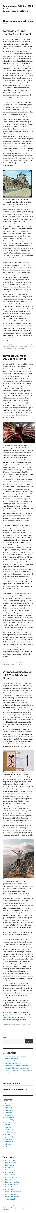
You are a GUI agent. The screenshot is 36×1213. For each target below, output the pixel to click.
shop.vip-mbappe (11, 1194)
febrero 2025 (9, 1112)
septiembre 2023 (10, 1134)
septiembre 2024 (10, 1122)
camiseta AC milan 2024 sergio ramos (15, 357)
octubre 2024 (9, 1120)
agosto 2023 (9, 1137)
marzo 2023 (9, 1142)
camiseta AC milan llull (20, 663)
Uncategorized (19, 345)
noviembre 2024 (10, 1117)
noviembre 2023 (10, 1132)
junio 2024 (8, 1127)
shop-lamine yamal (11, 1170)
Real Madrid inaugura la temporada (17, 1068)
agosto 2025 (9, 1103)
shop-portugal (10, 1175)
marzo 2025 (9, 1110)
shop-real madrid (11, 1177)
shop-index (9, 1167)
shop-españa (9, 1165)
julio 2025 (8, 1105)
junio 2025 (8, 1108)
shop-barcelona (10, 1163)
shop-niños (9, 1172)
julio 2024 (8, 1125)
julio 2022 (8, 1144)
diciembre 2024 (10, 1115)
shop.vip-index (10, 1189)
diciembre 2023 (10, 1129)
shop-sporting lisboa (12, 1184)
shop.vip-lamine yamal (13, 1192)
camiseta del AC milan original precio (16, 348)
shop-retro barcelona (12, 1182)
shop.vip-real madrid (12, 1196)
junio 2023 (8, 1139)
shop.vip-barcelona (11, 1187)
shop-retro (8, 1179)
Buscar (5, 1037)
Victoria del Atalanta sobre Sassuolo (17, 1066)
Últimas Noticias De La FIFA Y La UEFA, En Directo (17, 674)
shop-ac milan (10, 1160)
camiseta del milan (9, 1017)
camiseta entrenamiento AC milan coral (17, 32)
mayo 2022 (8, 1146)
